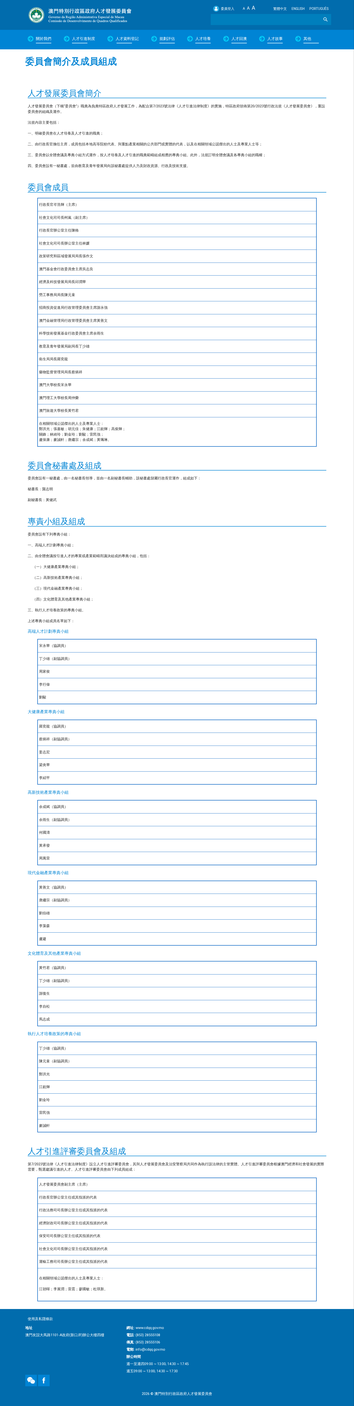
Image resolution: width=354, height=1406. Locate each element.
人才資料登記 (127, 38)
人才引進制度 (83, 38)
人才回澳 (239, 38)
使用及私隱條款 (40, 1319)
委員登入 (227, 9)
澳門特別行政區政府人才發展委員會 (80, 15)
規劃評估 (167, 38)
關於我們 (43, 38)
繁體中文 (280, 9)
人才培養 (203, 38)
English (298, 9)
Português (319, 9)
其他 (307, 38)
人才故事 (275, 38)
